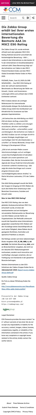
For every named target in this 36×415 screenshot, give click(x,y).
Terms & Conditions (27, 407)
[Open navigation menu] (3, 18)
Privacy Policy (28, 412)
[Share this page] (33, 18)
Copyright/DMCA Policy (12, 412)
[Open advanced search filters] (28, 18)
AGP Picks (5, 3)
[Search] (23, 18)
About (9, 403)
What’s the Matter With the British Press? (18, 3)
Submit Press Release (10, 407)
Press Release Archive (21, 403)
